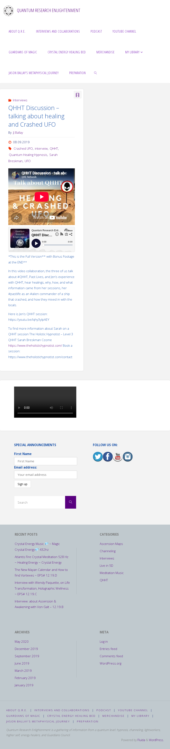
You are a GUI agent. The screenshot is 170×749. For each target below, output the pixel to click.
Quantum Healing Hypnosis (28, 155)
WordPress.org (110, 663)
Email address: (25, 467)
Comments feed (111, 656)
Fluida (141, 740)
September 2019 (27, 656)
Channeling (107, 551)
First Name (23, 454)
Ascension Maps (111, 544)
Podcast (103, 710)
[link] (95, 72)
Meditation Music (112, 573)
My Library (140, 716)
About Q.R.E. (16, 710)
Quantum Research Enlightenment (48, 10)
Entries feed (108, 649)
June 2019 (22, 663)
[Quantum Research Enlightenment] (8, 10)
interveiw (41, 148)
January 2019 (24, 685)
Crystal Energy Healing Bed (71, 716)
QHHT (54, 148)
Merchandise (113, 716)
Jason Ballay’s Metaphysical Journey (38, 721)
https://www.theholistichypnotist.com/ (35, 345)
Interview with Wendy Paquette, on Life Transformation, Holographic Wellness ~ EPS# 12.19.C (42, 588)
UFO (28, 161)
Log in (104, 641)
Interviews (20, 100)
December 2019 (26, 649)
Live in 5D (106, 565)
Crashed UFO (23, 148)
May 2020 (22, 641)
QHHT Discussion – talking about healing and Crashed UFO (36, 116)
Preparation (87, 721)
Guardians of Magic (23, 716)
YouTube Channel (133, 710)
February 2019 (25, 678)
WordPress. (156, 740)
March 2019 (23, 670)
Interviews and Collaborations (62, 710)
